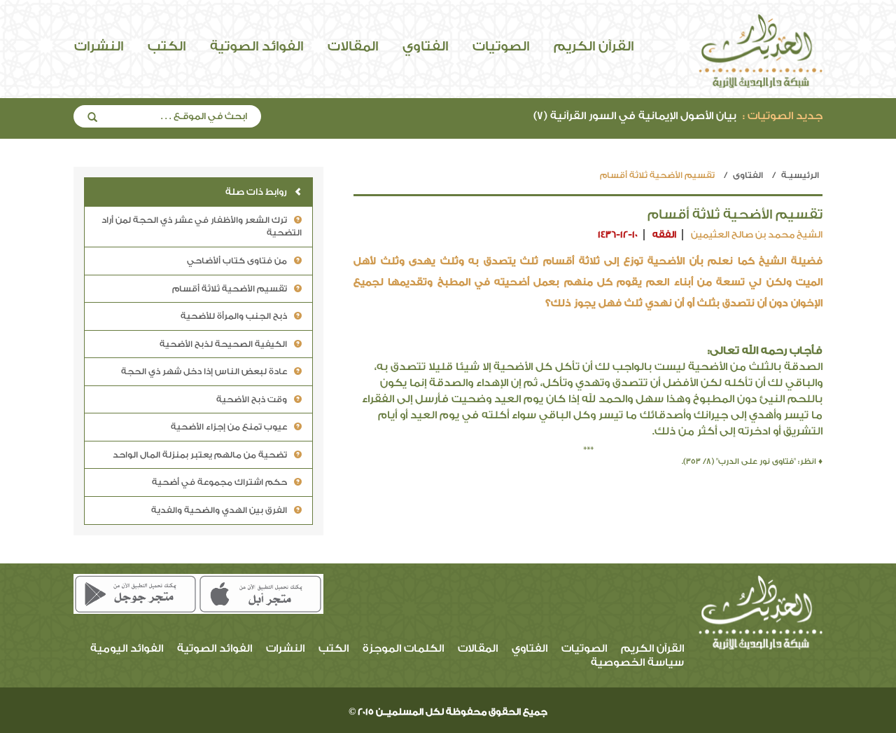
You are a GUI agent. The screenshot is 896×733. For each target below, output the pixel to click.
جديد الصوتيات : (782, 116)
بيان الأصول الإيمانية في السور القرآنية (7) (677, 116)
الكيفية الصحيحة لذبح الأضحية (223, 344)
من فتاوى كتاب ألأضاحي (237, 261)
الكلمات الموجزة (403, 649)
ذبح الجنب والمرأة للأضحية (234, 316)
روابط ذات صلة (256, 191)
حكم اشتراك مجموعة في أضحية (219, 482)
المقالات (353, 46)
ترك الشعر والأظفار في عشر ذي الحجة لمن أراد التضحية (202, 226)
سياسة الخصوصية (637, 663)
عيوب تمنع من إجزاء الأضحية (229, 427)
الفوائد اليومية (126, 649)
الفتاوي (425, 46)
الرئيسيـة (800, 175)
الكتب (167, 46)
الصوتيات (500, 46)
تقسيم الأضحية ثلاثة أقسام (229, 289)
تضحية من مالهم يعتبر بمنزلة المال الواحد (200, 455)
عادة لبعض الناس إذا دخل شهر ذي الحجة (204, 371)
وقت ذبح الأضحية (251, 399)
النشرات (98, 46)
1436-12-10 (618, 234)
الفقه (664, 234)
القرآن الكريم (594, 46)
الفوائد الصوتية (256, 46)
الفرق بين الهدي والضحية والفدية (219, 510)
